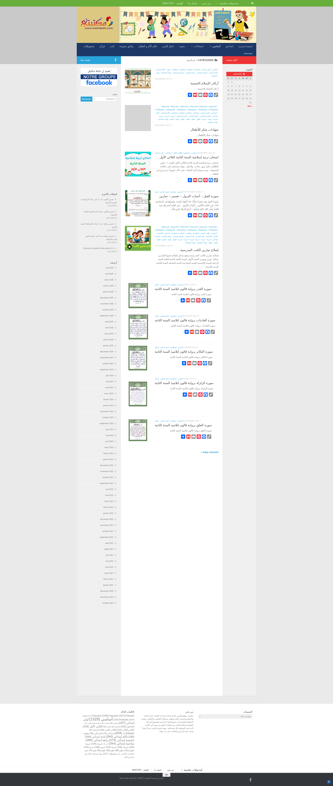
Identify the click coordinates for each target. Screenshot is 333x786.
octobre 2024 (107, 363)
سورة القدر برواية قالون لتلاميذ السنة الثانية (183, 289)
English (175, 107)
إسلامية (197, 69)
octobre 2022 (107, 477)
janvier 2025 (108, 345)
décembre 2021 (106, 519)
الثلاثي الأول (177, 153)
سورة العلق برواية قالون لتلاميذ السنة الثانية (183, 425)
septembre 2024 (106, 369)
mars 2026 (108, 280)
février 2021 (108, 579)
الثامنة (215, 236)
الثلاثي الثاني (108, 730)
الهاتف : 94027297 (172, 3)
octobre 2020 (107, 603)
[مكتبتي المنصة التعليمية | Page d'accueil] (97, 22)
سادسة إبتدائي (178, 73)
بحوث (182, 46)
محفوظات (88, 46)
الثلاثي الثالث (125, 730)
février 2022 (108, 507)
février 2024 (108, 399)
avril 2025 (109, 328)
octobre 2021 (107, 531)
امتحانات (198, 46)
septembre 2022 (106, 483)
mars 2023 (108, 447)
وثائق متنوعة (126, 46)
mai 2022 (109, 489)
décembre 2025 (106, 298)
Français (159, 110)
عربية (173, 116)
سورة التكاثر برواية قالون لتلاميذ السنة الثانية (184, 351)
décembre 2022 (106, 465)
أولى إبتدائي (205, 69)
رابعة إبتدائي (190, 73)
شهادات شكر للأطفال (205, 129)
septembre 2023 (106, 423)
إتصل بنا (192, 3)
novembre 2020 (106, 597)
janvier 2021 (108, 585)
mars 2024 (108, 393)
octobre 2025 (107, 310)
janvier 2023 (108, 459)
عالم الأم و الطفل (147, 46)
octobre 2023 (107, 417)
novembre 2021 (106, 525)
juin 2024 (109, 375)
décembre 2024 (106, 351)
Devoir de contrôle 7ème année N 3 (98, 248)
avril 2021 (109, 567)
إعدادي (229, 46)
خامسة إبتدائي (202, 73)
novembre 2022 (106, 471)
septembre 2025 (106, 316)
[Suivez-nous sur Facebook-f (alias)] (115, 60)
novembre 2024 (106, 357)
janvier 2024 (108, 405)
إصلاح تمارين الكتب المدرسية (199, 250)
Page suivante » (210, 452)
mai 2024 (109, 381)
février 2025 (108, 339)
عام (105, 744)
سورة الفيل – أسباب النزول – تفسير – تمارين (189, 196)
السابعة (209, 236)
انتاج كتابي (168, 46)
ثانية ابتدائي (213, 73)
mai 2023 (109, 435)
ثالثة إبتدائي (160, 69)
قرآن (102, 46)
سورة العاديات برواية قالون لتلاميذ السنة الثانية (185, 320)
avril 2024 (109, 387)
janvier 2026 (108, 292)
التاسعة (160, 233)
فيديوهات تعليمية (228, 3)
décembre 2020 (106, 591)
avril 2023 (109, 441)
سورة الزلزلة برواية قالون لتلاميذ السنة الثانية (184, 383)
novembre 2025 (106, 304)
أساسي (216, 46)
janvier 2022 (108, 513)
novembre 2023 (106, 411)
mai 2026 (109, 268)
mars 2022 (108, 501)
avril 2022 (109, 495)
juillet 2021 (109, 549)
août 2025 (109, 322)
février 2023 (108, 453)
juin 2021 (109, 555)
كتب (112, 46)
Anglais (165, 107)
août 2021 (109, 543)
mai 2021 (109, 561)
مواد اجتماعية (166, 73)
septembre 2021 (106, 537)
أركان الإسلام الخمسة (204, 83)
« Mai (250, 106)
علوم (199, 119)
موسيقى (247, 53)
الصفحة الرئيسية (245, 46)
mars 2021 (108, 573)
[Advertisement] (99, 147)
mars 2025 (108, 333)
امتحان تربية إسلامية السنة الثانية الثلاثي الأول (189, 157)
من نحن (206, 3)
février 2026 (108, 286)
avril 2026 (109, 274)
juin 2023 (109, 429)
